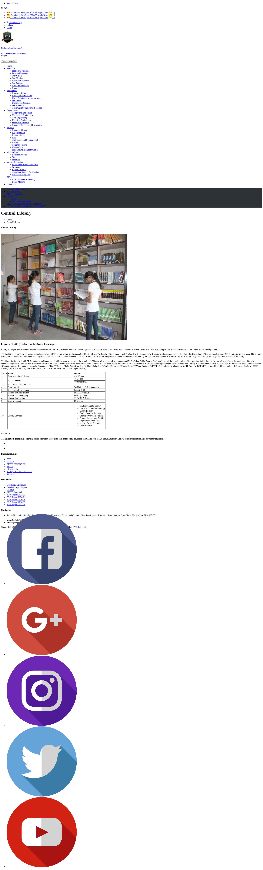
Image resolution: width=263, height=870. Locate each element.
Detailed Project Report (17, 487)
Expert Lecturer (19, 169)
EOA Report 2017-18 (16, 504)
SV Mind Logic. (80, 527)
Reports (10, 196)
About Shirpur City (20, 85)
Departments (12, 110)
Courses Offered (19, 93)
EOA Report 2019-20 (16, 499)
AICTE (10, 466)
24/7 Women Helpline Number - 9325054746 (26, 206)
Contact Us (11, 184)
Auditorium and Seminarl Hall (25, 140)
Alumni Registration (15, 194)
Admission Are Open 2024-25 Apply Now (32, 13)
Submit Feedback (14, 191)
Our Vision (17, 76)
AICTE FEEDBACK (16, 464)
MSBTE (10, 461)
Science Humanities (20, 122)
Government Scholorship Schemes (27, 108)
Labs (14, 137)
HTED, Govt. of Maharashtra (19, 471)
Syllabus (10, 490)
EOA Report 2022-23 (16, 495)
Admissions (12, 90)
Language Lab (18, 132)
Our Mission (17, 78)
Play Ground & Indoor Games (25, 150)
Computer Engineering (22, 113)
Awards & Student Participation (25, 172)
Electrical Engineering (21, 120)
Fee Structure (18, 105)
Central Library (18, 135)
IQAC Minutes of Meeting (23, 179)
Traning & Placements (16, 189)
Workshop (16, 167)
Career (9, 27)
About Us (11, 68)
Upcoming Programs (21, 174)
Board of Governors (20, 81)
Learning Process (19, 155)
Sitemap (10, 474)
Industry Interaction (15, 162)
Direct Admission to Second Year (26, 98)
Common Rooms (19, 145)
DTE (9, 459)
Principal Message (20, 73)
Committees (17, 88)
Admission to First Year (22, 95)
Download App (15, 22)
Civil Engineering (19, 118)
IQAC (9, 177)
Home (9, 66)
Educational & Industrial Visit (25, 164)
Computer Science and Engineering (27, 125)
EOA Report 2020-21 (16, 497)
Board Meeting (18, 182)
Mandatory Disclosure (21, 201)
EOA (14, 199)
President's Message (20, 71)
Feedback (16, 159)
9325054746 (12, 3)
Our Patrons (17, 83)
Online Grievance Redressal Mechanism (24, 204)
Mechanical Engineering (22, 115)
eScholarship (12, 469)
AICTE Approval (14, 492)
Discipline (16, 100)
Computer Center (19, 130)
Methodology (12, 152)
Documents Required (21, 103)
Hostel (15, 142)
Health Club (17, 147)
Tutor (14, 157)
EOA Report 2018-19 (16, 502)
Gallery (10, 25)
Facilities (10, 127)
